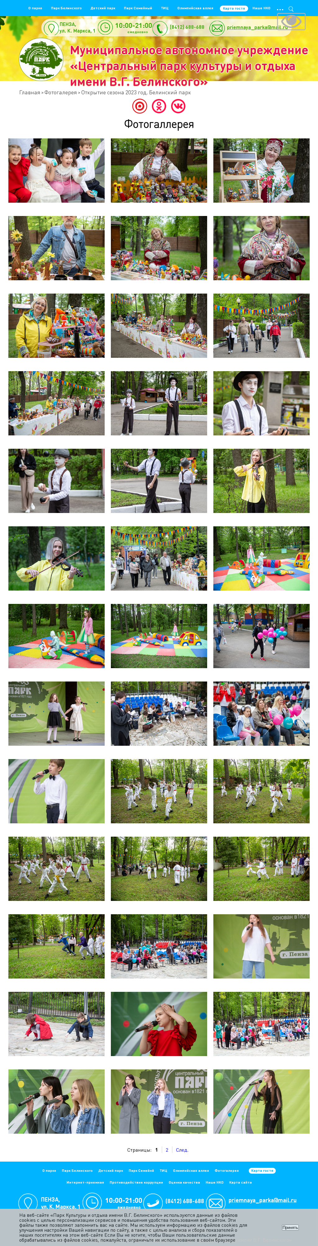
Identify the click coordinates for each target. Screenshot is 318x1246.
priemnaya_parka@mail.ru (257, 27)
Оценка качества (184, 1182)
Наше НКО (261, 8)
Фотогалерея (60, 92)
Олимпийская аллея (195, 8)
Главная (29, 92)
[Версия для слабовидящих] (291, 22)
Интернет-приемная (85, 1182)
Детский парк (102, 8)
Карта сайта (240, 1182)
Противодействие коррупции (136, 1182)
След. (182, 1149)
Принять (290, 1227)
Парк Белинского (66, 8)
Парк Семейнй (141, 1170)
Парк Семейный (138, 8)
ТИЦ (165, 8)
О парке (35, 8)
